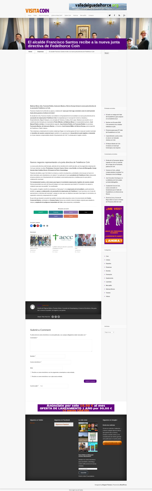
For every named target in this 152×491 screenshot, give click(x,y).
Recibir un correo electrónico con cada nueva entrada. (47, 376)
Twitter (58, 317)
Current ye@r (34, 386)
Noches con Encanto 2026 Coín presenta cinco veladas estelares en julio (114, 124)
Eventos (108, 271)
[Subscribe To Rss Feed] (119, 15)
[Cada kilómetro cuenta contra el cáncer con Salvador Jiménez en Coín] (93, 437)
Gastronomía (109, 278)
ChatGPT (40, 212)
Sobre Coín (68, 15)
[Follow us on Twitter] (109, 15)
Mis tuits (32, 423)
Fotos (35, 15)
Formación (109, 274)
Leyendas (108, 281)
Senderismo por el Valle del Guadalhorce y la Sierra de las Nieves (114, 192)
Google (52, 317)
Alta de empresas (44, 15)
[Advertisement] (63, 69)
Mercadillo (83, 15)
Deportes (108, 263)
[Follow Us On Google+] (124, 15)
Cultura (108, 260)
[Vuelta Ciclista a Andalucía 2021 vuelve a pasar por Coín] (40, 240)
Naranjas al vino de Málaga (113, 174)
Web (31, 368)
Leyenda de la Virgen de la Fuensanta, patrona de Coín (114, 164)
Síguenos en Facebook (62, 420)
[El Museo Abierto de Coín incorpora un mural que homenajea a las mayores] (83, 447)
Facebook (55, 317)
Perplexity (55, 212)
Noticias (75, 15)
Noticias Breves (110, 289)
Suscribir (83, 472)
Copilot (56, 216)
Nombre (32, 356)
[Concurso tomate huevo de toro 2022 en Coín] (85, 240)
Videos (108, 296)
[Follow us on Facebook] (114, 15)
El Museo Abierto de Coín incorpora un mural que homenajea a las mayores (113, 146)
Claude (71, 216)
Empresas (41, 51)
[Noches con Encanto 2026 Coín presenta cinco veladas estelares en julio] (93, 427)
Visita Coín (45, 305)
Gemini (71, 212)
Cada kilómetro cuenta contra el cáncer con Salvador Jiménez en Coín (114, 138)
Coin (107, 256)
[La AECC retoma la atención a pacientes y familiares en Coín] (63, 240)
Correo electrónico (35, 362)
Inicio (29, 15)
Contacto (91, 15)
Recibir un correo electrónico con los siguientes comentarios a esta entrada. (53, 372)
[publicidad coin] (113, 243)
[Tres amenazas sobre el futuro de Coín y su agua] (93, 447)
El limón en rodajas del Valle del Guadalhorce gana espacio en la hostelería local (114, 116)
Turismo (108, 292)
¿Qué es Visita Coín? (56, 15)
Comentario (34, 337)
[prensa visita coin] (112, 445)
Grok (86, 212)
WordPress (123, 485)
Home (30, 51)
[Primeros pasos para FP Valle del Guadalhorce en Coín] (83, 437)
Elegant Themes (107, 485)
